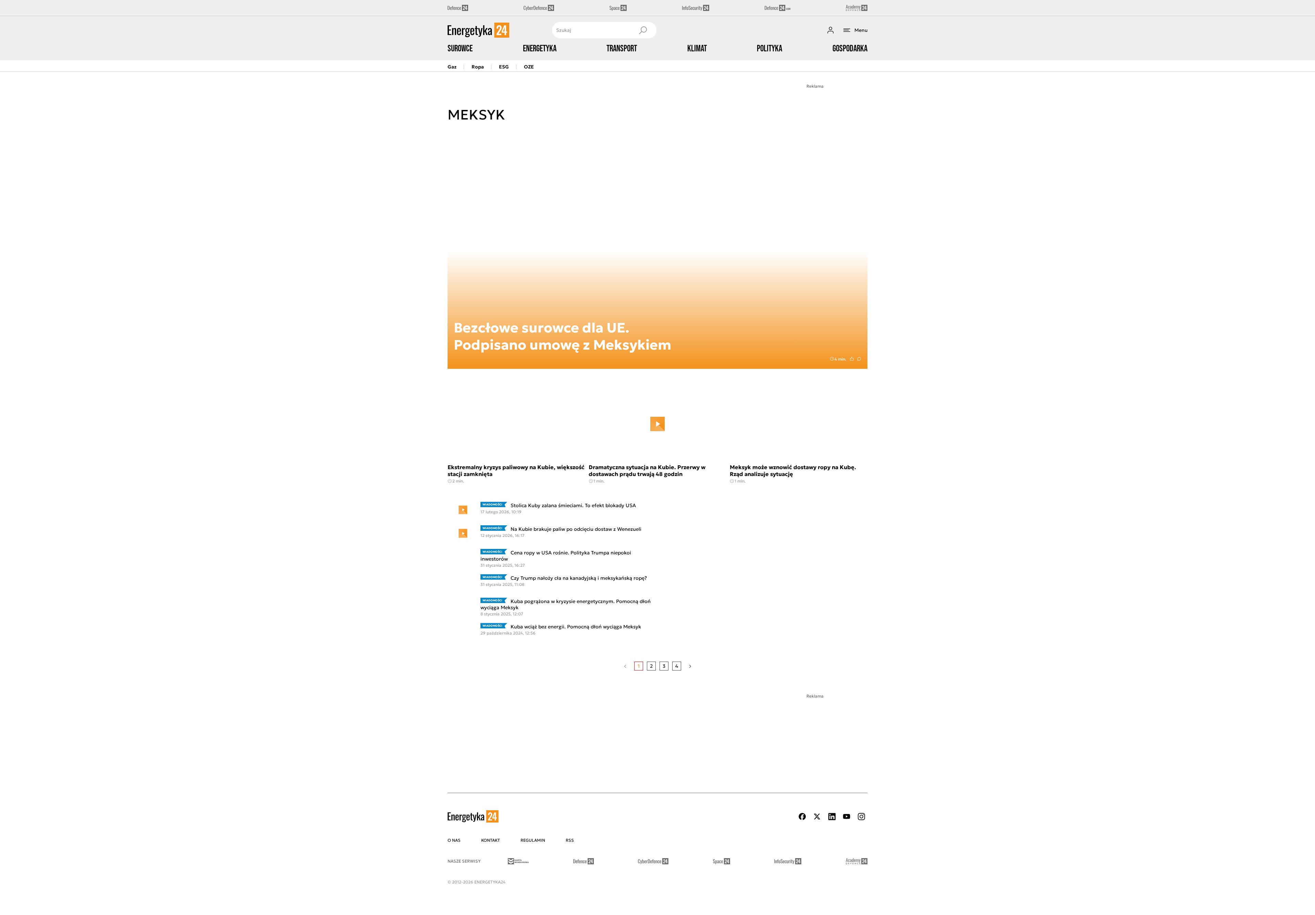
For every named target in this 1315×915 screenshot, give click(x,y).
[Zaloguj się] (830, 30)
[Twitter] (817, 816)
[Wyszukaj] (642, 30)
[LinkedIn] (832, 816)
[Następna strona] (690, 666)
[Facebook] (802, 816)
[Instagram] (861, 816)
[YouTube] (846, 816)
